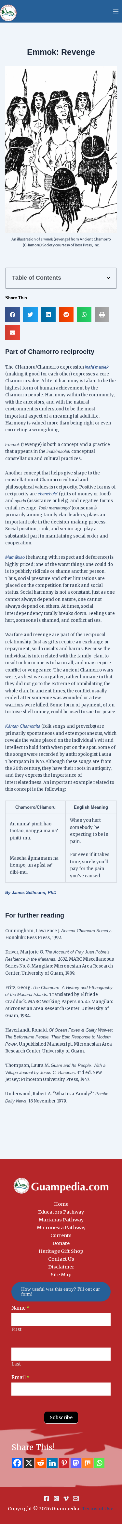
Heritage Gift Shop (61, 1251)
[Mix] (87, 1463)
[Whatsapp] (99, 1463)
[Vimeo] (66, 1498)
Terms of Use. (98, 1509)
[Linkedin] (52, 1463)
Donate (61, 1243)
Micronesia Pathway (61, 1228)
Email (20, 1377)
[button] (108, 278)
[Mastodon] (76, 1463)
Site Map (61, 1275)
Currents (61, 1235)
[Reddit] (40, 1463)
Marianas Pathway (61, 1220)
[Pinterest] (64, 1463)
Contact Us (61, 1259)
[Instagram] (56, 1498)
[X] (29, 1463)
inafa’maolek (97, 367)
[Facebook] (17, 1463)
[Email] (76, 1498)
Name (20, 1308)
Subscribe (61, 1417)
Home (61, 1204)
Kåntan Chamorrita (22, 726)
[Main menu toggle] (116, 11)
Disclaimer (61, 1267)
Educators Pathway (61, 1212)
